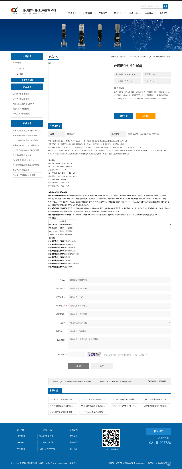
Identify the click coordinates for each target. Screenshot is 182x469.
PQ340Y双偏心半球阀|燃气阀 (119, 381)
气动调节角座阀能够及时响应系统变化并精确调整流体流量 (27, 150)
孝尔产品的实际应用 (21, 170)
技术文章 (133, 13)
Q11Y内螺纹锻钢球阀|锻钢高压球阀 (157, 406)
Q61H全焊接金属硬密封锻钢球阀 (94, 406)
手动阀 (18, 63)
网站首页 (72, 13)
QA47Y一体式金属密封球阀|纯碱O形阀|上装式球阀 (157, 399)
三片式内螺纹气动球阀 (22, 155)
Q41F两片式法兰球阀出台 (23, 160)
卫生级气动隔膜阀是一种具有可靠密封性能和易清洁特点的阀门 (27, 135)
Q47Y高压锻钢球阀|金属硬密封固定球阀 (63, 412)
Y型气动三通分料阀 (21, 109)
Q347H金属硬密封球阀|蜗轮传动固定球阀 (63, 406)
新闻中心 (118, 13)
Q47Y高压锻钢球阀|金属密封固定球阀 (75, 381)
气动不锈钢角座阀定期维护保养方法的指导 (27, 165)
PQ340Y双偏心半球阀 (94, 412)
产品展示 (103, 13)
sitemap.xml (141, 463)
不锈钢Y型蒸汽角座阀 (48, 436)
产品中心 (133, 56)
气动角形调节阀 (47, 442)
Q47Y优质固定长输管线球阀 (94, 399)
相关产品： (55, 390)
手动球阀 (21, 68)
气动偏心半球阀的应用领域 (24, 175)
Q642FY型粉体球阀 (21, 94)
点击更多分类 (27, 80)
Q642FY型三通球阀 (21, 99)
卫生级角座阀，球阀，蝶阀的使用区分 (27, 145)
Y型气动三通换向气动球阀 (23, 104)
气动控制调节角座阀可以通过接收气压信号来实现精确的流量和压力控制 (27, 140)
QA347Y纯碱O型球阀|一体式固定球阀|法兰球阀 (125, 406)
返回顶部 (152, 381)
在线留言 (149, 13)
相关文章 (27, 123)
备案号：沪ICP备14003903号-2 (121, 463)
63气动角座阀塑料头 (21, 114)
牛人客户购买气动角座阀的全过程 (27, 130)
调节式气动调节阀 (47, 449)
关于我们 (87, 13)
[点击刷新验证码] (94, 354)
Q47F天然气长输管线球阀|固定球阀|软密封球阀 (63, 399)
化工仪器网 (162, 463)
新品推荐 (27, 87)
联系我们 (164, 13)
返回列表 (163, 381)
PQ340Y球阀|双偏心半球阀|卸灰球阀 (125, 399)
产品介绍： (55, 126)
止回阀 (20, 74)
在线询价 (123, 116)
